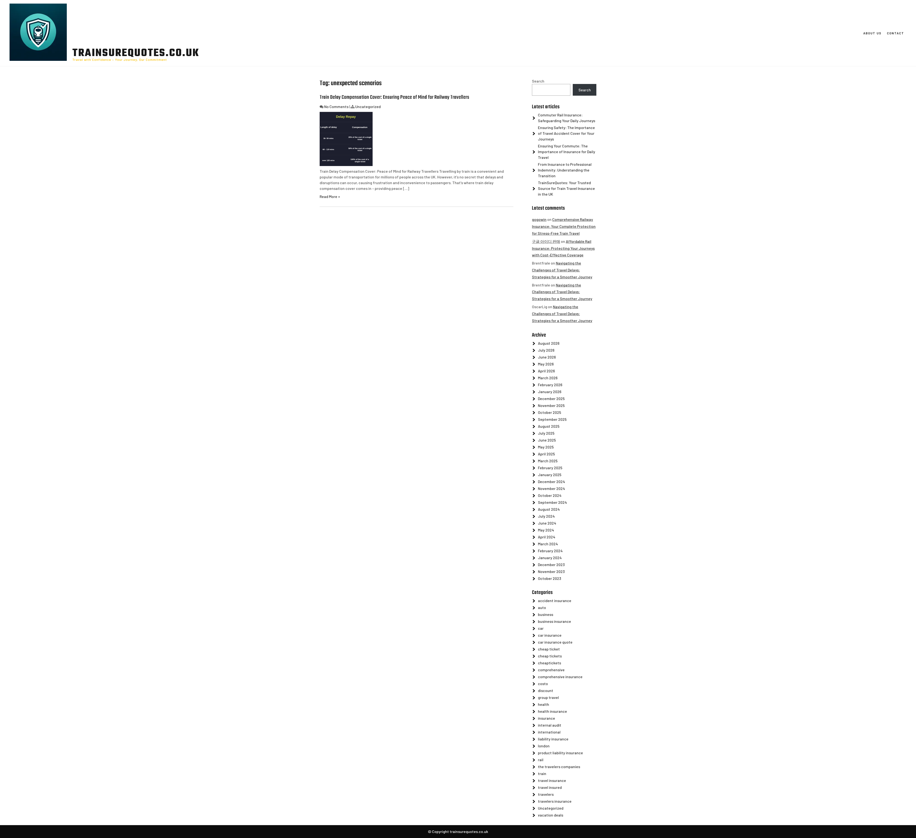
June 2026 (547, 357)
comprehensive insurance (560, 676)
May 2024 (546, 530)
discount (545, 690)
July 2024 (546, 516)
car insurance (550, 635)
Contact (895, 33)
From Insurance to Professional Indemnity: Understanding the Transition (565, 170)
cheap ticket (549, 649)
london (544, 746)
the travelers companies (559, 766)
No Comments (336, 106)
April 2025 (546, 454)
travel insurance (552, 780)
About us (872, 33)
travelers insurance (555, 801)
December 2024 (551, 481)
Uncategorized (368, 106)
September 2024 (552, 502)
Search (538, 81)
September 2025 (552, 419)
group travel (548, 697)
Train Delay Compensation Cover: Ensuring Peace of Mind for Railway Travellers (394, 97)
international (549, 732)
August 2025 (548, 426)
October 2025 (549, 412)
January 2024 (550, 557)
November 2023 (551, 571)
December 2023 (551, 564)
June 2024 (547, 523)
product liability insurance (560, 752)
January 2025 (549, 474)
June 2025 (547, 440)
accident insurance (554, 600)
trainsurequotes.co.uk (135, 53)
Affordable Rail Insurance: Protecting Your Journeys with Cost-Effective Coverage (563, 248)
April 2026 (546, 371)
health (543, 704)
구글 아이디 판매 (546, 241)
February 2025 (550, 467)
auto (542, 607)
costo (543, 683)
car (541, 628)
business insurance (554, 621)
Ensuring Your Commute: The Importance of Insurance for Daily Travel (566, 152)
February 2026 (550, 384)
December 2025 (551, 398)
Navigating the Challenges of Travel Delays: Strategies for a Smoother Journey (562, 270)
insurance (546, 718)
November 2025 (551, 405)
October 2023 (549, 578)
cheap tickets (550, 656)
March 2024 (548, 543)
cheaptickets (549, 663)
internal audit (549, 725)
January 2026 (549, 391)
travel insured (550, 787)
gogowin (539, 219)
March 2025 (547, 460)
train (542, 773)
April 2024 (546, 537)
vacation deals (550, 815)
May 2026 (546, 364)
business (545, 614)
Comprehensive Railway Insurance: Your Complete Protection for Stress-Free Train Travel (564, 226)
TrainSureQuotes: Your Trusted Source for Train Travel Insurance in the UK (566, 188)
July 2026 (546, 350)
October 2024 (550, 495)
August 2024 (549, 509)
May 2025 (546, 447)
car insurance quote (555, 642)
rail (540, 759)
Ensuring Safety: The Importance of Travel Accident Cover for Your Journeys (566, 133)
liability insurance (553, 739)
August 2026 (548, 343)
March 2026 (547, 377)
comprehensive (551, 669)
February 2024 (550, 550)
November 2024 (551, 488)
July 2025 (546, 433)
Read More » (330, 196)
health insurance (552, 711)
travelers (546, 794)
